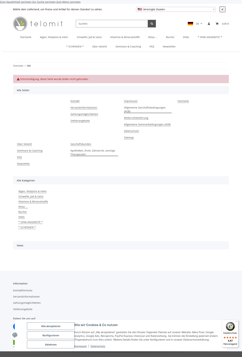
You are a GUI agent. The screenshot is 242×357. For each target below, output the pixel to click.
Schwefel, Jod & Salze (30, 196)
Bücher (22, 211)
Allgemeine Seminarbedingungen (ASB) (147, 124)
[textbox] (176, 9)
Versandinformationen (84, 107)
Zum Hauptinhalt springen (16, 2)
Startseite (25, 37)
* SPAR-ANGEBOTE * (30, 222)
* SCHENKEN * (27, 227)
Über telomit (99, 46)
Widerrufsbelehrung (136, 117)
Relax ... (23, 206)
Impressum (80, 346)
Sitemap (129, 137)
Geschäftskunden (81, 144)
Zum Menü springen (68, 2)
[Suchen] (152, 23)
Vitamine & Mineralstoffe (33, 201)
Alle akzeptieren (51, 326)
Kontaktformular (23, 290)
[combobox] (176, 9)
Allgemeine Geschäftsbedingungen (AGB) (145, 109)
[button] (209, 24)
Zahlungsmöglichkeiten (84, 114)
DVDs (21, 217)
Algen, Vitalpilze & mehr (32, 191)
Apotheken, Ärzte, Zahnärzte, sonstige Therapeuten (93, 152)
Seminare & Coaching (128, 46)
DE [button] (197, 23)
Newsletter (169, 46)
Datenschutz (98, 346)
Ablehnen (51, 344)
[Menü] (236, 322)
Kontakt (75, 101)
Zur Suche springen (44, 2)
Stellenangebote (80, 120)
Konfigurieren (51, 335)
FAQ (152, 46)
